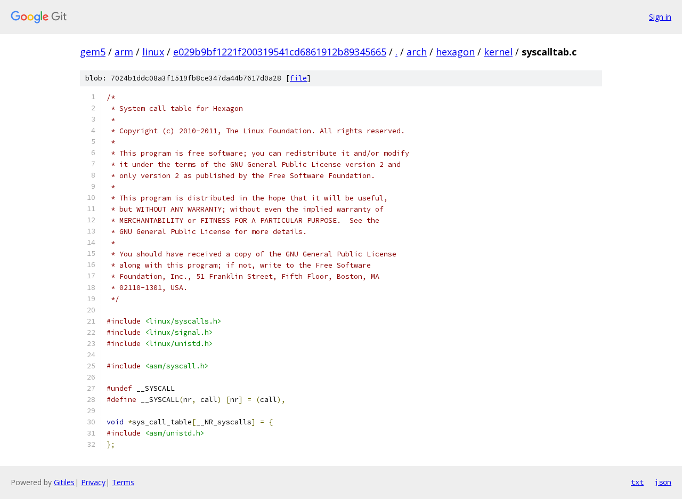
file (298, 78)
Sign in (660, 17)
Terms (123, 482)
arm (124, 51)
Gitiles (64, 482)
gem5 (92, 51)
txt (637, 482)
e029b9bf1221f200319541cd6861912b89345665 (279, 51)
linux (153, 51)
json (662, 482)
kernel (498, 51)
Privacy (93, 482)
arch (417, 51)
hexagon (455, 51)
